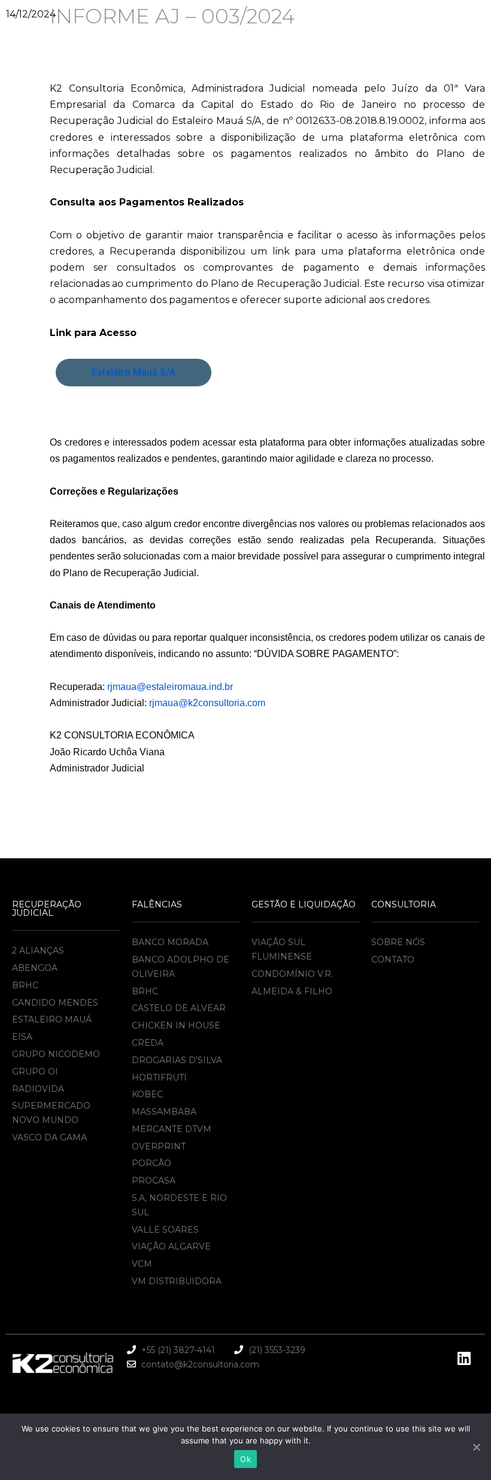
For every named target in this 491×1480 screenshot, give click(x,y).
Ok (245, 1459)
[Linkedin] (464, 1358)
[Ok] (476, 1447)
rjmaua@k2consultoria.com (207, 703)
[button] (133, 372)
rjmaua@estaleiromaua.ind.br (170, 687)
